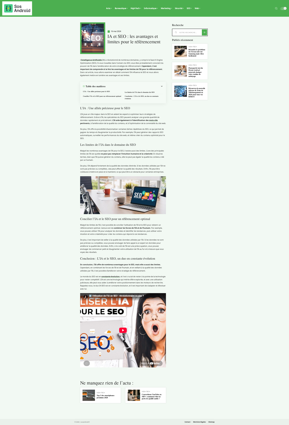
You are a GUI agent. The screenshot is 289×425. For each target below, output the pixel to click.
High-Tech (101, 392)
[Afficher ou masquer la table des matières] (134, 86)
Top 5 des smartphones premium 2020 (105, 396)
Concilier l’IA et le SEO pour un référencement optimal (102, 96)
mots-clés (153, 120)
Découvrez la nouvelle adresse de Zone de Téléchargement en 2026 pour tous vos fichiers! (197, 92)
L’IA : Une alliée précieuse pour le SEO (96, 91)
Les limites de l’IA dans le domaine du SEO (140, 92)
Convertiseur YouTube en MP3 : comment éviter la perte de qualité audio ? (151, 396)
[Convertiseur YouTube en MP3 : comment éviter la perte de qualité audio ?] (134, 395)
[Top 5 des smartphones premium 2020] (89, 395)
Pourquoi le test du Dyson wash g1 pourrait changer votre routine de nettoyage (196, 72)
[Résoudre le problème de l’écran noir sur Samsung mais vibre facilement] (180, 51)
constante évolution (110, 276)
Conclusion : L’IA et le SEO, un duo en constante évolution (141, 97)
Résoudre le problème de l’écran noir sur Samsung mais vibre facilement (197, 52)
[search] (276, 8)
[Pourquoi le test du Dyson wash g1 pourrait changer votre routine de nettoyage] (180, 70)
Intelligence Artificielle (91, 60)
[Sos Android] (17, 8)
